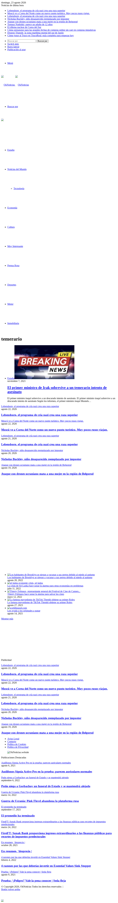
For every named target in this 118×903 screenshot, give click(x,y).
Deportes (11, 284)
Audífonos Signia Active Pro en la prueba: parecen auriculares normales (46, 771)
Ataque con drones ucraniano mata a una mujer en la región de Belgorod (42, 21)
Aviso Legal (13, 738)
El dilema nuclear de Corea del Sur (24, 27)
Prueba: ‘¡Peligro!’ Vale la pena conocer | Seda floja (33, 880)
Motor (10, 304)
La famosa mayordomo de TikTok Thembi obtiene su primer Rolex (39, 602)
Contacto (11, 741)
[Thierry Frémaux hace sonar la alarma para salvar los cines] (43, 591)
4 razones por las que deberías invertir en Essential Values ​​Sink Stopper (46, 865)
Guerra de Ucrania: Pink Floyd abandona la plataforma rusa (40, 801)
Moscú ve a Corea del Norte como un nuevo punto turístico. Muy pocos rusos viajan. (48, 13)
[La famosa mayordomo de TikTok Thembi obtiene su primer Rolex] (41, 599)
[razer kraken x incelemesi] (59, 900)
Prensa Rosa (13, 265)
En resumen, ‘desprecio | (16, 851)
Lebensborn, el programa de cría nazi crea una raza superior (36, 10)
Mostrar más (7, 618)
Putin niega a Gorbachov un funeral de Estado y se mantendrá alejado (45, 786)
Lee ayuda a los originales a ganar (23, 610)
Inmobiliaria (13, 323)
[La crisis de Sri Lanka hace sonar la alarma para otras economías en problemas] (25, 583)
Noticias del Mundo (17, 169)
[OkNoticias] (15, 84)
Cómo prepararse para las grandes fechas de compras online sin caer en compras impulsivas (51, 30)
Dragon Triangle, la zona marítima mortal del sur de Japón (35, 32)
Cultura (11, 227)
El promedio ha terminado (18, 815)
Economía (12, 207)
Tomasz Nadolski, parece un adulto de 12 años (30, 24)
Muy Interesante (15, 246)
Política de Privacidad (17, 747)
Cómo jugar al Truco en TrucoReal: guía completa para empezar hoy (40, 35)
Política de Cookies (16, 744)
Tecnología (19, 188)
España (10, 150)
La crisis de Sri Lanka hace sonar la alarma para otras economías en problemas (45, 585)
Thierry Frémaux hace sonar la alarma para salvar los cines (35, 594)
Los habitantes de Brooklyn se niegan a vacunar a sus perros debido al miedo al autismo (49, 577)
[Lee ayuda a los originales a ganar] (17, 608)
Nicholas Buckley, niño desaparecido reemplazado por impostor (38, 19)
